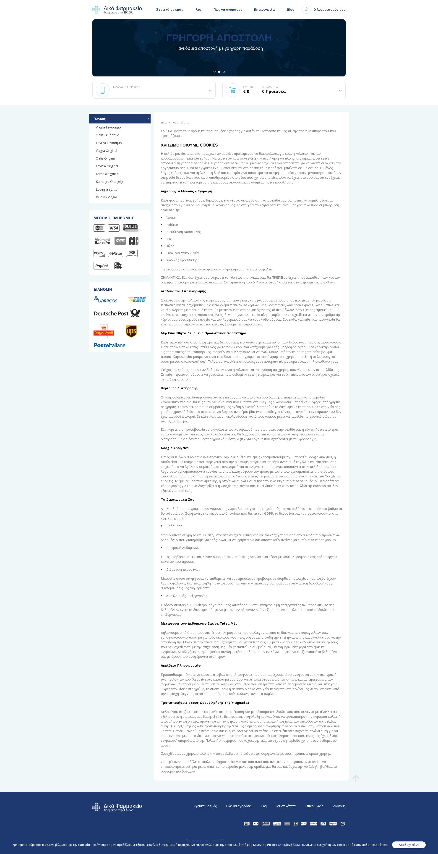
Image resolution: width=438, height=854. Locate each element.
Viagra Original (106, 150)
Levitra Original (107, 166)
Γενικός (100, 118)
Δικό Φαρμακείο (123, 10)
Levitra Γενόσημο (109, 143)
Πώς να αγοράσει (228, 9)
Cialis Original (105, 158)
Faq (198, 9)
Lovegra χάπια (106, 189)
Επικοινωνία (264, 9)
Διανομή (339, 806)
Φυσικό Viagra (106, 197)
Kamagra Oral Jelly (109, 181)
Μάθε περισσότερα (375, 845)
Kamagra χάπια (107, 174)
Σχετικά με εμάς (169, 9)
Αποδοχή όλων (409, 845)
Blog (290, 9)
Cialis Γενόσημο (107, 135)
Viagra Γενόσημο (108, 127)
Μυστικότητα (286, 806)
